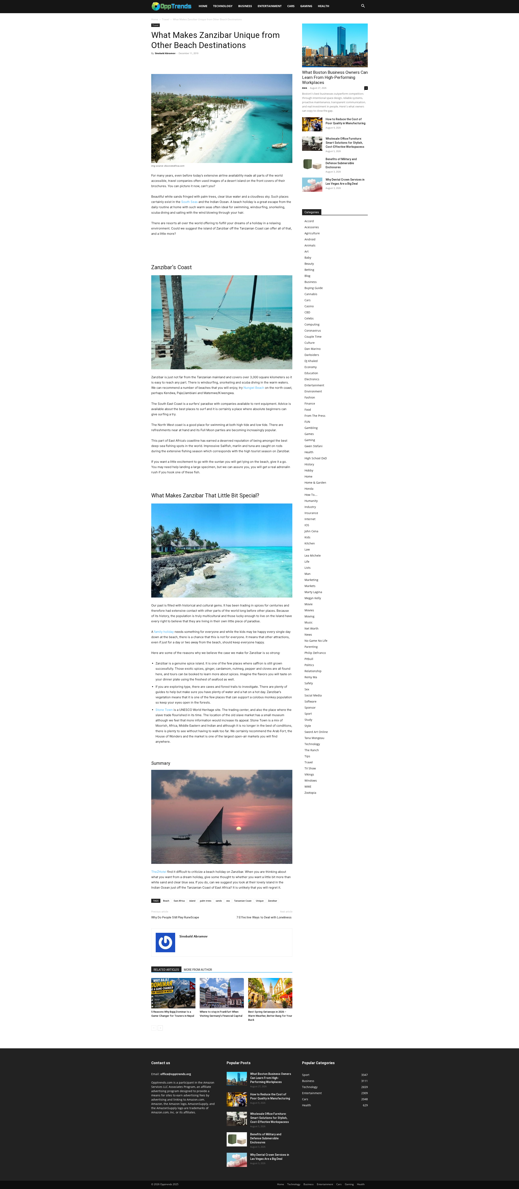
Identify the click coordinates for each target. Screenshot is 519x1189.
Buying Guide (314, 288)
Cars (291, 6)
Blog (307, 276)
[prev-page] (153, 1027)
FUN (307, 422)
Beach (166, 900)
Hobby (309, 470)
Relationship (313, 671)
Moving (309, 616)
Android (310, 239)
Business (245, 6)
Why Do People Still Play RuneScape (175, 917)
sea (228, 900)
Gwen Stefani (314, 446)
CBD (307, 312)
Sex (307, 689)
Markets (310, 586)
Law (307, 549)
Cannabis (311, 294)
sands (219, 900)
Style (308, 726)
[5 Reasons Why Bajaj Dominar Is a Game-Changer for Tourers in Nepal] (173, 993)
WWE (308, 786)
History (309, 464)
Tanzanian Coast (242, 900)
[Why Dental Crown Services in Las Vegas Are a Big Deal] (312, 185)
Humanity (311, 501)
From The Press (315, 416)
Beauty (309, 264)
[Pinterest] (174, 62)
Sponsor (310, 707)
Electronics (312, 379)
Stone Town (164, 710)
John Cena (311, 531)
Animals (310, 245)
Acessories (312, 227)
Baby (308, 257)
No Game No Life (316, 641)
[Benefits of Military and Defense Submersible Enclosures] (312, 164)
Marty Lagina (313, 592)
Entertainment (270, 6)
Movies (309, 610)
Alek (304, 87)
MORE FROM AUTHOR (198, 969)
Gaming (306, 6)
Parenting (311, 647)
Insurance (311, 513)
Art (307, 251)
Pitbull (309, 659)
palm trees (205, 900)
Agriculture (312, 233)
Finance (310, 403)
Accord (309, 221)
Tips (307, 756)
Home (203, 6)
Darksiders (312, 355)
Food (308, 409)
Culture (310, 343)
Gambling (311, 428)
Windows (311, 780)
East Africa (179, 900)
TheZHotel (158, 872)
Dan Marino (313, 349)
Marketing (311, 580)
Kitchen (310, 543)
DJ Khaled (311, 361)
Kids (307, 537)
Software (310, 701)
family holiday (164, 632)
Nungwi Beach (253, 388)
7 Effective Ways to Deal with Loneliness (264, 917)
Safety (309, 683)
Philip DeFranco (315, 653)
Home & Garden (315, 482)
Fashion (310, 397)
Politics (309, 665)
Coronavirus (313, 330)
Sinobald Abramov (165, 53)
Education (311, 373)
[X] (165, 62)
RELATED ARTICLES (166, 969)
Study (308, 720)
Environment (313, 391)
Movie (309, 604)
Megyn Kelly (313, 598)
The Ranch (312, 750)
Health (323, 6)
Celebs (309, 318)
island (192, 900)
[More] (193, 62)
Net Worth (311, 628)
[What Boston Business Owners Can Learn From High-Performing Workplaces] (335, 45)
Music (309, 622)
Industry (310, 507)
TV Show (310, 768)
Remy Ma (311, 677)
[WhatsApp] (183, 62)
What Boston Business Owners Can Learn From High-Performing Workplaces (335, 77)
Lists (308, 568)
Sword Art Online (316, 732)
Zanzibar (272, 900)
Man (308, 574)
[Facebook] (155, 62)
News (308, 634)
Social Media (313, 695)
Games (309, 434)
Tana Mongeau (314, 738)
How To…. (311, 495)
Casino (309, 306)
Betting (309, 270)
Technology (223, 6)
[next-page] (160, 1027)
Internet (310, 519)
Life (307, 561)
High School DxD (316, 458)
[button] (363, 6)
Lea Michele (313, 555)
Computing (312, 324)
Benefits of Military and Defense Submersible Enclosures (341, 163)
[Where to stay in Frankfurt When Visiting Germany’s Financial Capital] (222, 993)
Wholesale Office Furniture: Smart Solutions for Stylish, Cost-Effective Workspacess (345, 142)
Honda (309, 489)
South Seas (189, 202)
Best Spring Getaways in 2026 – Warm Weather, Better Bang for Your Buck (270, 1015)
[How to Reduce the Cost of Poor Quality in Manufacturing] (312, 124)
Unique (260, 900)
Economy (311, 367)
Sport (308, 714)
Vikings (309, 774)
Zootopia (310, 793)
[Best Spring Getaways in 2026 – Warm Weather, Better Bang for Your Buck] (270, 993)
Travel (165, 19)
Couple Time (313, 336)
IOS (307, 525)
